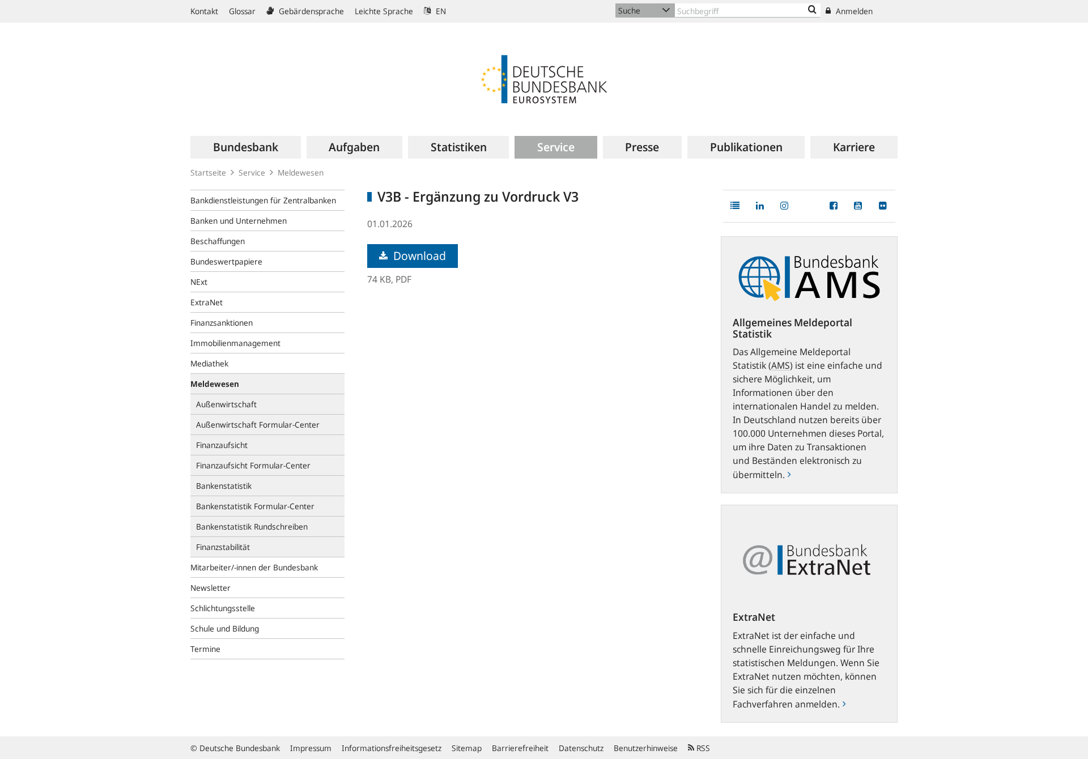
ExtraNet (206, 302)
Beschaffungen (217, 241)
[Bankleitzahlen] (812, 10)
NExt (198, 281)
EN (440, 11)
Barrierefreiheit (520, 748)
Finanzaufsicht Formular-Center (253, 465)
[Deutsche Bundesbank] (544, 78)
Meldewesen (301, 172)
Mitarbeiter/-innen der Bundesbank (254, 567)
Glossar (242, 11)
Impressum (311, 748)
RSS (702, 748)
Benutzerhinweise (646, 748)
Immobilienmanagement (235, 343)
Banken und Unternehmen (238, 220)
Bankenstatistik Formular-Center (255, 506)
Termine (205, 648)
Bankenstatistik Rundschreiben (252, 526)
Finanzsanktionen (221, 322)
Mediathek (209, 363)
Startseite (208, 172)
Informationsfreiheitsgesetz (391, 748)
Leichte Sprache (384, 11)
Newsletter (210, 587)
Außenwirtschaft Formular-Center (258, 424)
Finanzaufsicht (222, 445)
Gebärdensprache (310, 11)
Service (252, 172)
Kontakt (204, 11)
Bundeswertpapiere (226, 261)
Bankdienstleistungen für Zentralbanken (263, 200)
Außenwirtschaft (226, 404)
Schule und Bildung (224, 628)
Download (418, 255)
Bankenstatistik (224, 485)
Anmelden (853, 11)
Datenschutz (581, 748)
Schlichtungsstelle (222, 608)
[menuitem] (245, 147)
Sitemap (467, 748)
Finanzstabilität (223, 546)
